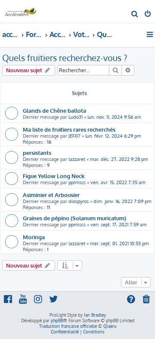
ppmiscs (77, 182)
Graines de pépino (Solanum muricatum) (74, 218)
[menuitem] (135, 14)
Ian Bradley (95, 314)
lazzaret (76, 159)
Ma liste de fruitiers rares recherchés (69, 129)
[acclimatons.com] (20, 11)
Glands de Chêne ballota (54, 110)
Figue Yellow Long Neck (53, 175)
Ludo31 (75, 117)
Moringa (34, 236)
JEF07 (74, 136)
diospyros (78, 201)
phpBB (57, 320)
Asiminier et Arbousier (51, 194)
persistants (37, 152)
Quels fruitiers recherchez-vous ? (64, 57)
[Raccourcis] (150, 34)
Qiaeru (109, 326)
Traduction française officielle (68, 326)
